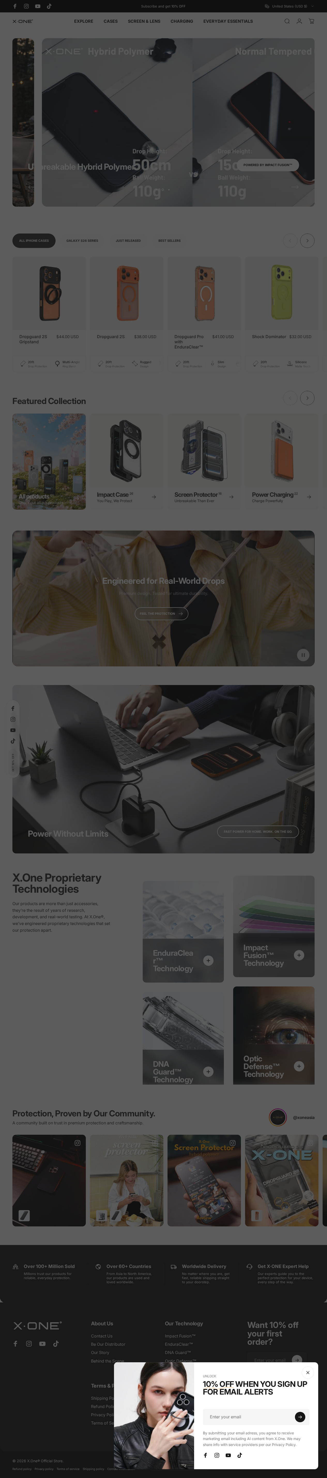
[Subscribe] (300, 1417)
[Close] (308, 1372)
